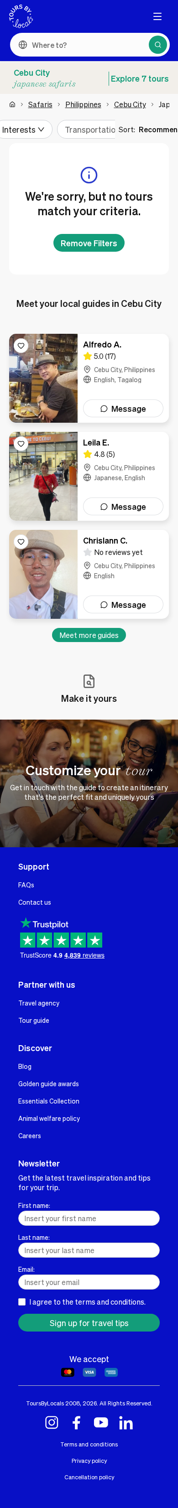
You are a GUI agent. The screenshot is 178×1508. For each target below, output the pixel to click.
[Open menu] (157, 16)
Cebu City (130, 104)
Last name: (34, 1237)
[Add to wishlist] (21, 345)
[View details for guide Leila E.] (89, 476)
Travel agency (38, 1003)
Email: (26, 1269)
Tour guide (33, 1020)
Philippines (83, 104)
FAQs (26, 885)
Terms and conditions (89, 1444)
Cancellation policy (89, 1477)
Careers (29, 1135)
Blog (24, 1066)
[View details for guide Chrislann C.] (89, 574)
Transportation (92, 129)
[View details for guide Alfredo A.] (89, 378)
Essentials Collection (48, 1101)
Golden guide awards (48, 1083)
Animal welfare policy (49, 1118)
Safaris (40, 104)
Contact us (34, 902)
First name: (34, 1205)
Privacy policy (89, 1460)
